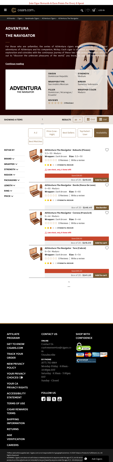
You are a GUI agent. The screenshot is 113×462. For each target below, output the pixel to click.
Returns (13, 429)
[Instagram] (49, 399)
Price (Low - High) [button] (52, 133)
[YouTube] (59, 399)
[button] (96, 459)
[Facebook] (43, 399)
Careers (13, 445)
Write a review (78, 160)
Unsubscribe (48, 354)
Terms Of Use (16, 403)
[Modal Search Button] (82, 10)
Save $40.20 (77, 271)
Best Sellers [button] (68, 132)
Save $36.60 (77, 175)
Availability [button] (102, 132)
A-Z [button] (35, 132)
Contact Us (47, 344)
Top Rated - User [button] (85, 133)
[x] (54, 399)
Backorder (101, 207)
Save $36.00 (77, 238)
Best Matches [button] (35, 141)
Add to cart (101, 180)
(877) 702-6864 (49, 362)
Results (66, 119)
